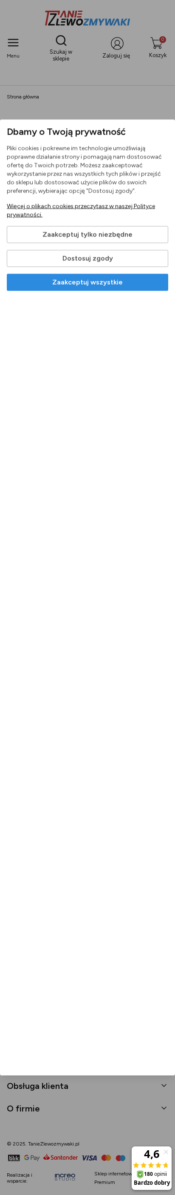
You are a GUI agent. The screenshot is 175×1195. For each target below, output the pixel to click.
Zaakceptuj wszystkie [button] (87, 282)
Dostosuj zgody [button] (87, 258)
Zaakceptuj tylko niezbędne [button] (87, 235)
